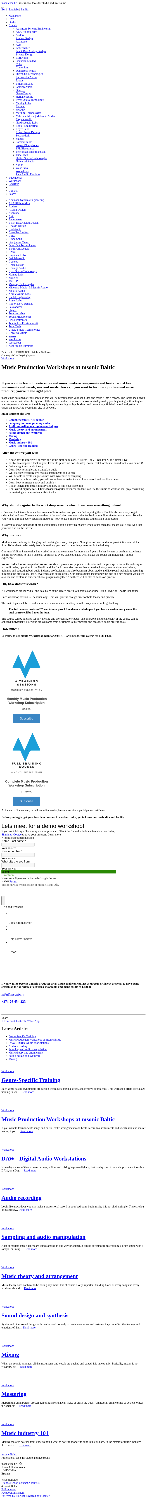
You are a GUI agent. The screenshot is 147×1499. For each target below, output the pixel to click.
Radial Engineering (27, 125)
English (25, 9)
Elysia (19, 80)
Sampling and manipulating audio (29, 423)
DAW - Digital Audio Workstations (29, 1042)
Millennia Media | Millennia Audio (35, 116)
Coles (19, 64)
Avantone (21, 41)
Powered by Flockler (13, 1495)
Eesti (4, 9)
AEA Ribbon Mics (26, 31)
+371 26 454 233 (13, 1001)
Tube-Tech (22, 154)
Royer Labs (22, 129)
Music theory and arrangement (27, 429)
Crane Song (22, 67)
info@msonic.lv (12, 994)
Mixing (13, 436)
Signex (20, 138)
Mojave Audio (24, 119)
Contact (13, 190)
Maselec (20, 106)
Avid (18, 44)
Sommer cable (24, 142)
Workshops (22, 171)
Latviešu (14, 9)
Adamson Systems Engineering (33, 28)
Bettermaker (23, 48)
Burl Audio (22, 57)
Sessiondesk (23, 135)
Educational (15, 177)
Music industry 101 (20, 442)
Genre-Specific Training (22, 1036)
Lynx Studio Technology (30, 99)
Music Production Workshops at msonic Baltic (35, 1039)
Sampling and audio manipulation (28, 1049)
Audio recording (18, 1046)
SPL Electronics (25, 148)
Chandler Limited (26, 60)
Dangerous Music (26, 70)
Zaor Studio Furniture (28, 174)
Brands (13, 25)
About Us (33, 1482)
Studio (12, 22)
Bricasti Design (24, 54)
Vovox (19, 164)
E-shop (14, 1482)
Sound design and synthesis (25, 432)
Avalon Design (24, 38)
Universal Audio (25, 161)
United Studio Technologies (31, 158)
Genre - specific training (23, 445)
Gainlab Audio (24, 86)
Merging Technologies (28, 112)
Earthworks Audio (26, 77)
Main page (15, 15)
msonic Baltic (9, 3)
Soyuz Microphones (27, 145)
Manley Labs (23, 103)
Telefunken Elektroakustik (31, 151)
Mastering (15, 439)
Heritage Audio (24, 96)
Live (11, 18)
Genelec (20, 90)
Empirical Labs (24, 83)
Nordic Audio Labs (27, 122)
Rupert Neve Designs (28, 132)
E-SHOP (14, 184)
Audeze (20, 35)
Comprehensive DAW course (26, 419)
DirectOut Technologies (29, 73)
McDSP (20, 109)
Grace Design (23, 93)
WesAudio (22, 167)
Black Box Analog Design (31, 51)
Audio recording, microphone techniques (33, 426)
